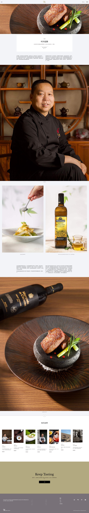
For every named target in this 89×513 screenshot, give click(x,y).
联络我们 (61, 503)
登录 (87, 1)
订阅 (60, 501)
